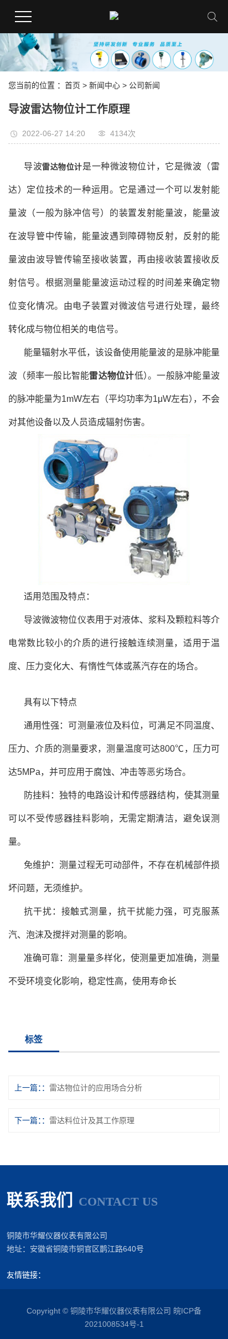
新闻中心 (104, 85)
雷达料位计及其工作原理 (91, 1120)
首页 (72, 85)
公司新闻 (144, 85)
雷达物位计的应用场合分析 (95, 1087)
